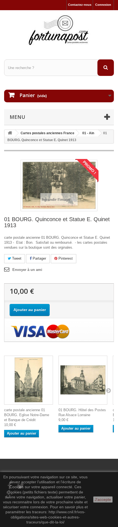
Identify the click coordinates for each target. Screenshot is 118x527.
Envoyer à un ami (27, 270)
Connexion (103, 4)
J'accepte (103, 499)
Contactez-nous (79, 4)
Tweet (16, 258)
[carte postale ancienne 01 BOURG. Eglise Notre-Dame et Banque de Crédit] (28, 380)
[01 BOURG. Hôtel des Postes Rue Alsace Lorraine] (82, 380)
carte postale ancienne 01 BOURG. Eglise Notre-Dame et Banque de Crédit (26, 415)
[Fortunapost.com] (59, 30)
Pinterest (65, 258)
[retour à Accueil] (10, 133)
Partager (39, 258)
